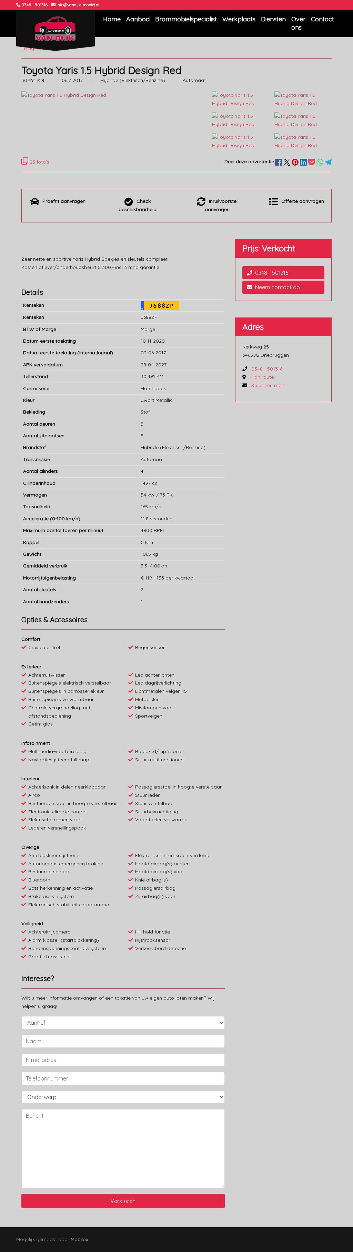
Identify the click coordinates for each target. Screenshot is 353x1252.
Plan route (262, 377)
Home (112, 19)
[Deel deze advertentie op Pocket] (312, 161)
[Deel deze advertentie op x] (286, 161)
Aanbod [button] (138, 19)
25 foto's (38, 162)
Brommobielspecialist (186, 19)
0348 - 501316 (271, 272)
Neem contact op (277, 287)
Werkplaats (238, 19)
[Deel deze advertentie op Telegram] (328, 161)
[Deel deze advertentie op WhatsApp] (320, 161)
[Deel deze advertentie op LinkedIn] (304, 161)
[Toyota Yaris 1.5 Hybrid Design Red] (240, 99)
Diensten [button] (273, 19)
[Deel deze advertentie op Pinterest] (296, 161)
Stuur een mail (267, 385)
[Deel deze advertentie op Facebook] (279, 161)
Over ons (298, 23)
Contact (322, 19)
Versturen (122, 1201)
